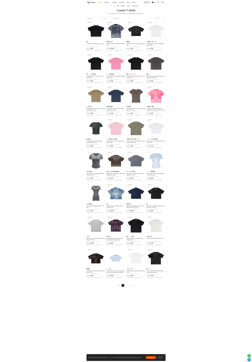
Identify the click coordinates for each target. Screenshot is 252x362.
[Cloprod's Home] (91, 2)
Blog (128, 2)
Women (123, 5)
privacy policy (110, 357)
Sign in (162, 2)
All (114, 5)
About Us (134, 2)
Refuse (160, 357)
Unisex (128, 5)
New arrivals (135, 5)
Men (118, 5)
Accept (150, 357)
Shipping (114, 2)
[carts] (158, 2)
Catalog (100, 2)
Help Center (122, 2)
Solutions (107, 2)
